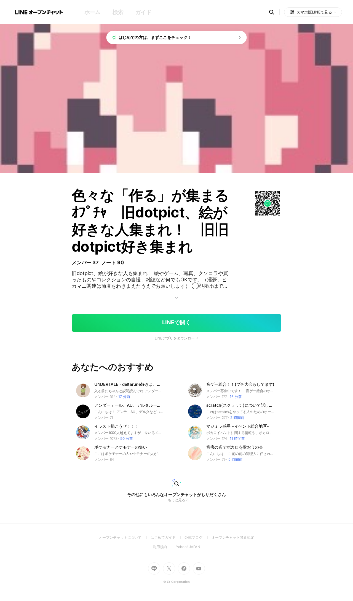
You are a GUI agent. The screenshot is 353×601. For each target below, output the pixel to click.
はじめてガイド (167, 537)
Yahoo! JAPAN (188, 547)
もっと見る (177, 500)
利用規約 (164, 547)
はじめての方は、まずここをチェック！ (155, 37)
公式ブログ (197, 537)
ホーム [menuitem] (92, 12)
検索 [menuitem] (118, 12)
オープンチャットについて (125, 537)
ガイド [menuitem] (143, 12)
